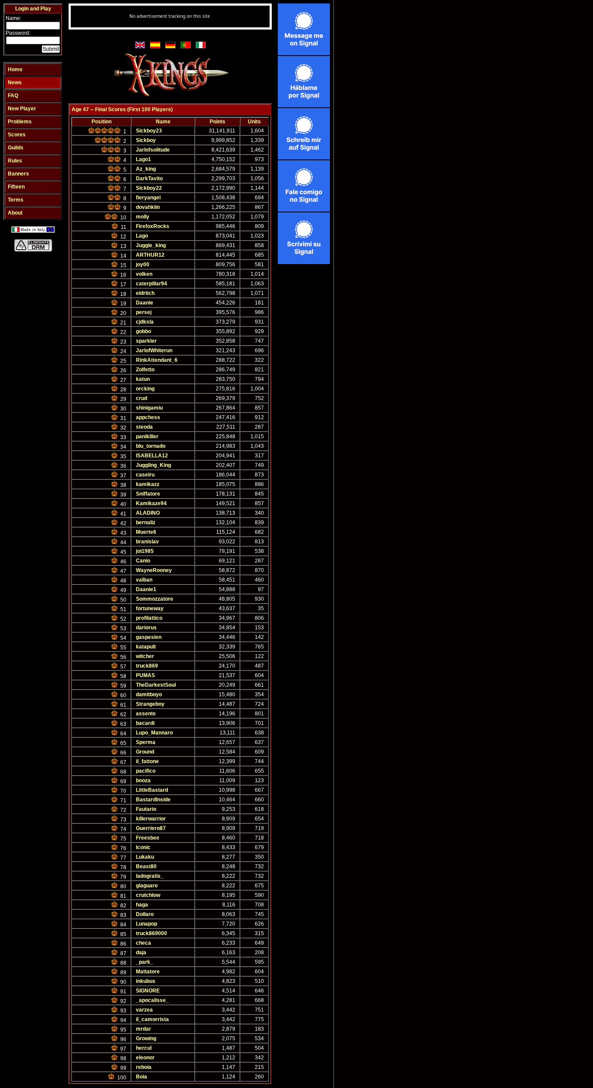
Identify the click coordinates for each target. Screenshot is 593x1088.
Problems (20, 122)
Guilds (15, 148)
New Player (22, 109)
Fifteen (16, 187)
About (15, 213)
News (15, 82)
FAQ (13, 96)
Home (15, 69)
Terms (15, 200)
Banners (18, 174)
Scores (17, 135)
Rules (15, 161)
